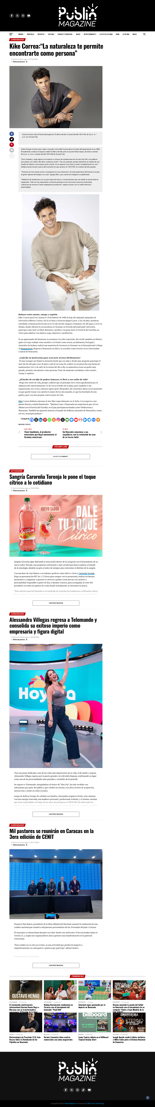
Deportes (41, 34)
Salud (78, 34)
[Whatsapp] (49, 420)
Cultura (51, 34)
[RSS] (54, 420)
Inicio (135, 34)
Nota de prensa (19, 62)
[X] (36, 420)
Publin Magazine (70, 1104)
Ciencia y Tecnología (65, 34)
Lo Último (126, 34)
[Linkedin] (41, 420)
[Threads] (63, 420)
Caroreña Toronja (86, 573)
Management (27, 348)
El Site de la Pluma (106, 34)
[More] (98, 420)
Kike (20, 401)
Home (117, 34)
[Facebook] (32, 420)
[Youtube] (76, 420)
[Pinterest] (45, 420)
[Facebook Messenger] (72, 420)
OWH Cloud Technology (95, 1104)
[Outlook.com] (85, 420)
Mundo (20, 34)
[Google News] (94, 420)
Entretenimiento (90, 34)
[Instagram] (58, 420)
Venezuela (30, 34)
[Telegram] (89, 420)
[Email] (67, 420)
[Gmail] (80, 420)
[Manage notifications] (148, 1098)
